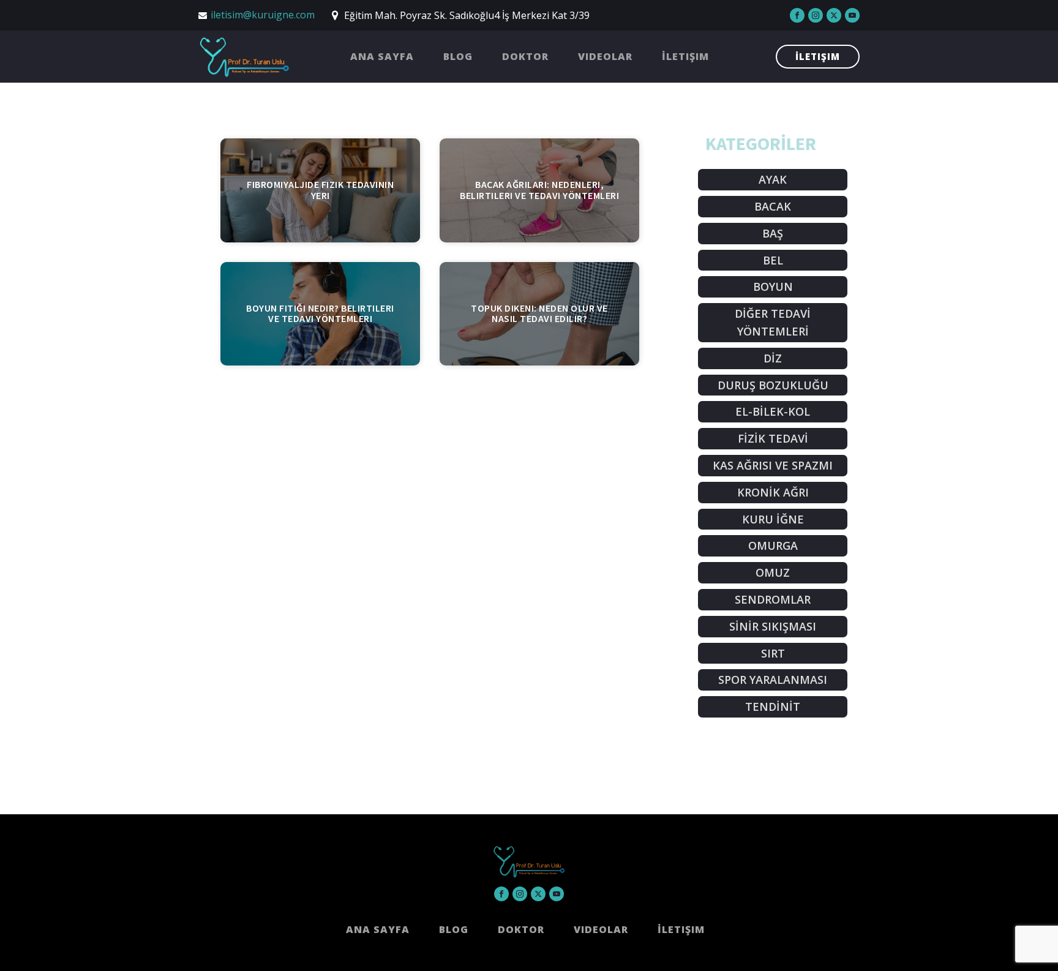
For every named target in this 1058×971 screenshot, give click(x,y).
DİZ (772, 358)
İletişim (685, 56)
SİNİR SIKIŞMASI (772, 626)
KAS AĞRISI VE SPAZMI (773, 465)
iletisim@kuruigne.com (263, 14)
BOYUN (773, 286)
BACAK (772, 206)
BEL (773, 260)
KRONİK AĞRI (773, 492)
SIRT (773, 653)
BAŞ (772, 233)
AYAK (773, 179)
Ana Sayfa (382, 56)
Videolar (605, 56)
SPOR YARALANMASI (772, 679)
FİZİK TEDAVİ (773, 438)
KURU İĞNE (773, 519)
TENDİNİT (772, 706)
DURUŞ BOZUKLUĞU (773, 385)
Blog (458, 56)
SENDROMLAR (773, 599)
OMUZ (773, 572)
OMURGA (773, 545)
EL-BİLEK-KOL (772, 411)
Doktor (525, 56)
